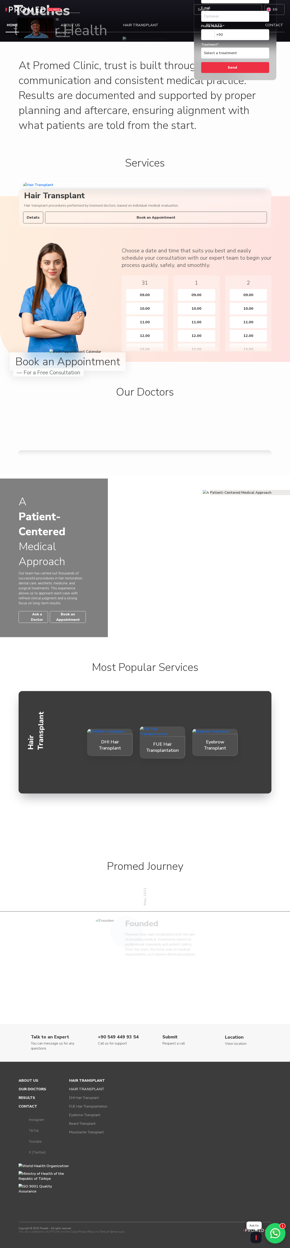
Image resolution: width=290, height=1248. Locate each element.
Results (214, 25)
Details (33, 217)
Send (232, 67)
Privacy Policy (86, 1231)
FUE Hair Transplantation (88, 1106)
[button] (116, 309)
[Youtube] (184, 9)
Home (12, 25)
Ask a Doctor (37, 617)
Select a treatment (220, 53)
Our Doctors (32, 1089)
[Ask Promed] (256, 1237)
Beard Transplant (82, 1123)
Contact (274, 25)
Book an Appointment (156, 217)
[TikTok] (173, 9)
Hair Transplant (140, 25)
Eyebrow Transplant (84, 1115)
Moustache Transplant (86, 1132)
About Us (70, 25)
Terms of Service (109, 1231)
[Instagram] (162, 9)
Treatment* (210, 44)
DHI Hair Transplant (84, 1097)
